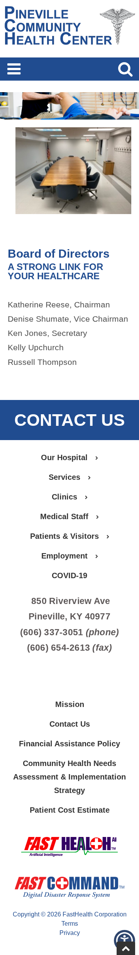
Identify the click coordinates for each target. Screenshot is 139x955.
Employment (64, 556)
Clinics (64, 497)
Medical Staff (64, 516)
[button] (124, 940)
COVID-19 (69, 575)
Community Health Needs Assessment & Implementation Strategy (69, 777)
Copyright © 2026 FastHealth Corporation (70, 914)
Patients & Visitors (64, 536)
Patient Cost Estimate (70, 810)
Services (64, 477)
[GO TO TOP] (126, 948)
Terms (69, 923)
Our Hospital (64, 457)
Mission (69, 704)
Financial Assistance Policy (69, 743)
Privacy (69, 933)
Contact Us (69, 724)
